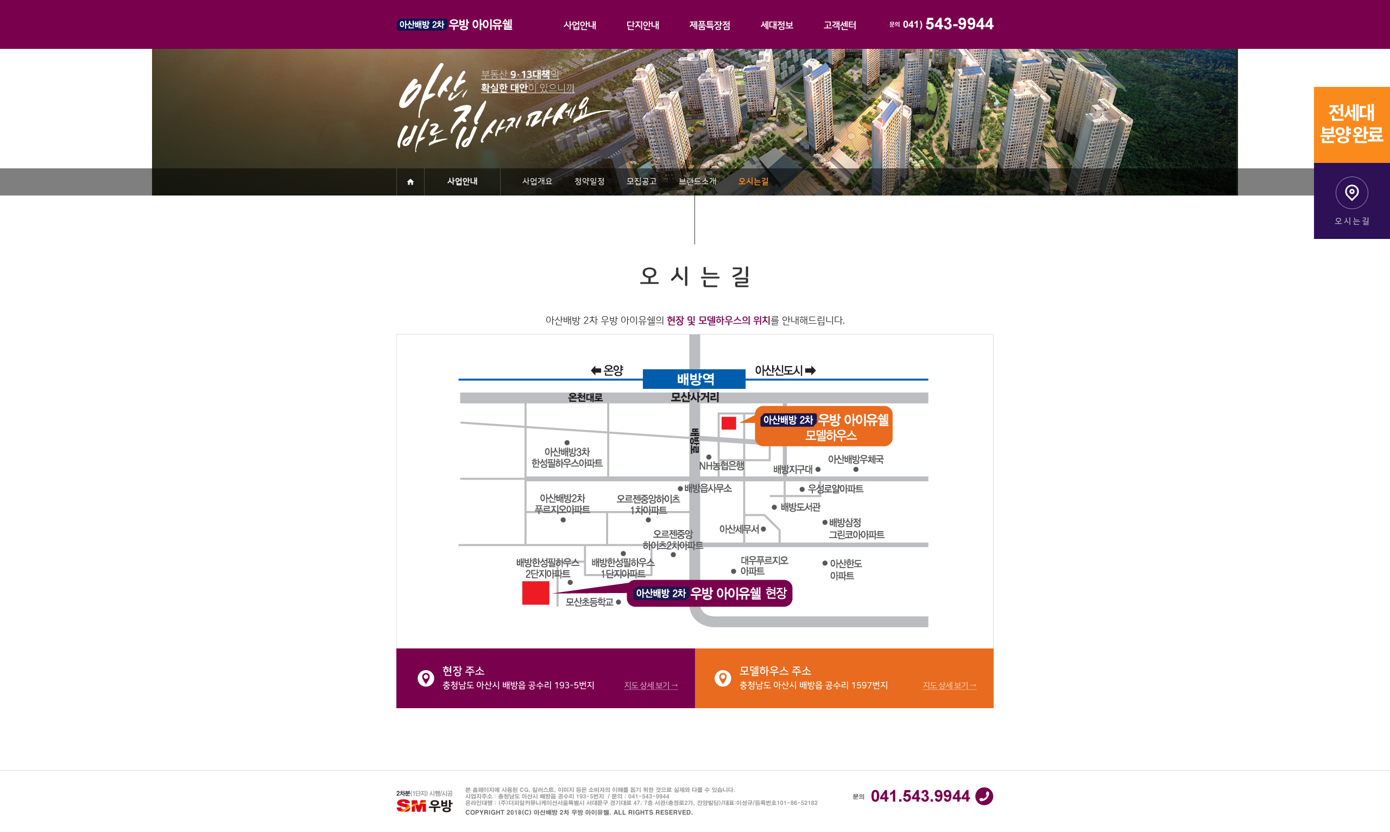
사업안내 (580, 25)
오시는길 (753, 181)
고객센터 (840, 25)
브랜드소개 (698, 181)
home (410, 182)
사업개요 (537, 181)
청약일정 (589, 181)
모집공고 (642, 181)
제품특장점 (710, 25)
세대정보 (777, 25)
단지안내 (643, 25)
